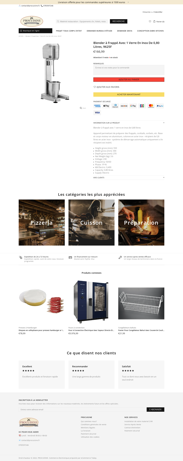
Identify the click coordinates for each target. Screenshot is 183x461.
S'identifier (157, 12)
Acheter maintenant (129, 94)
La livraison (85, 431)
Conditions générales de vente (93, 424)
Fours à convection (76, 328)
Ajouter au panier (41, 226)
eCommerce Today (88, 458)
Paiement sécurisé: (102, 101)
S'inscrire (146, 12)
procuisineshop (32, 21)
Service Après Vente (132, 424)
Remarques (98, 63)
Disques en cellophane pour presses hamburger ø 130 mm (42, 330)
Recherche (119, 21)
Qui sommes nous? (89, 421)
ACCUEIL (21, 36)
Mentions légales (88, 428)
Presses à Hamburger (28, 328)
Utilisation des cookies (90, 437)
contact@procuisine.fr (30, 6)
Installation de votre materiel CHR (138, 421)
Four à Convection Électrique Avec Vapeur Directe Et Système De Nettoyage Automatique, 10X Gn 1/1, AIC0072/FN (91, 330)
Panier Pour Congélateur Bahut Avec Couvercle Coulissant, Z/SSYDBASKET (141, 330)
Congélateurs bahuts (127, 328)
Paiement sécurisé (88, 434)
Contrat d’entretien (132, 428)
